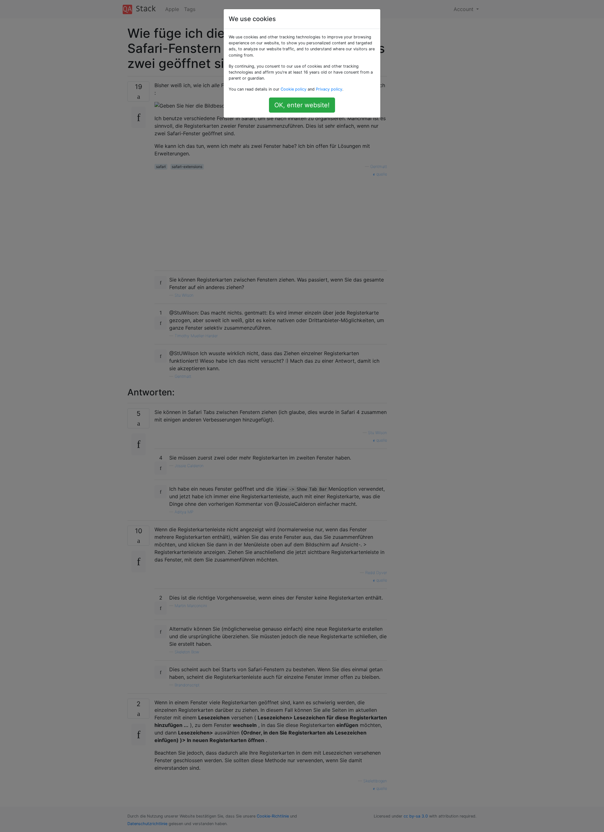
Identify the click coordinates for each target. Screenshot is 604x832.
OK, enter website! (302, 105)
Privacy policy (329, 89)
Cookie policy (293, 89)
